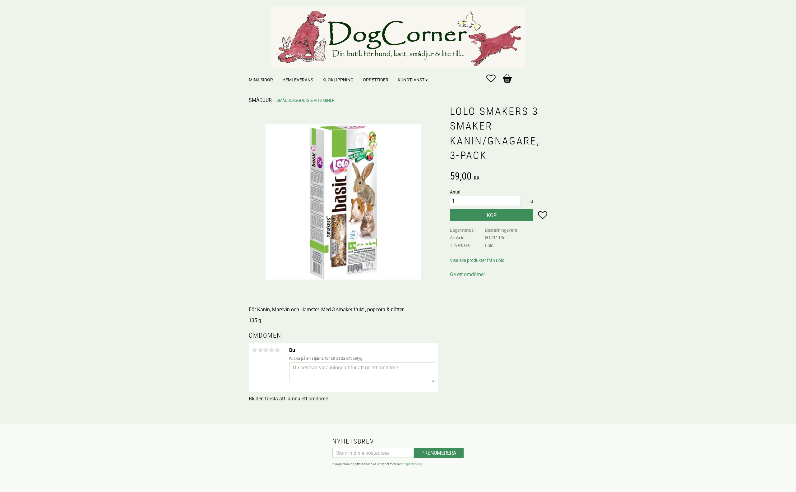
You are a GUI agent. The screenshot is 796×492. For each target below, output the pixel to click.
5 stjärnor (277, 350)
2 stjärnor (260, 350)
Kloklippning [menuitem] (338, 80)
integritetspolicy (411, 464)
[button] (494, 78)
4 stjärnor (271, 350)
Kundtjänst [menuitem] (411, 80)
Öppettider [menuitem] (375, 80)
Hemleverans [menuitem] (297, 80)
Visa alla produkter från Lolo (477, 260)
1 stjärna (254, 350)
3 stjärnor (266, 350)
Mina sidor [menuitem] (261, 80)
